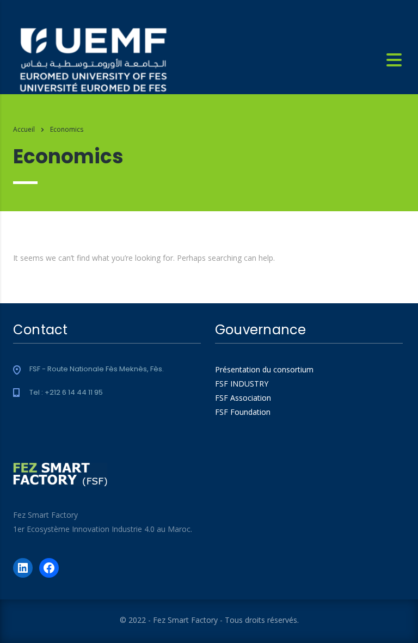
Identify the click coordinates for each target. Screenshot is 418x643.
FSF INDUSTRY (241, 383)
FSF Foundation (243, 412)
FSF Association (243, 398)
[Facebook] (49, 568)
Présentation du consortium (264, 369)
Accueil (24, 129)
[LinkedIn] (23, 568)
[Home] (93, 59)
